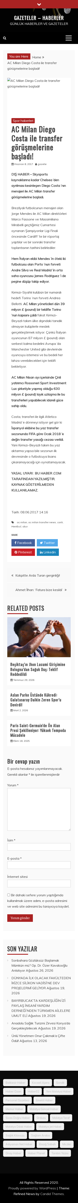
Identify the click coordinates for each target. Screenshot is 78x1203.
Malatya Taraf (61, 1117)
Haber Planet (36, 1153)
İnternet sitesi (17, 877)
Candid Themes (52, 1194)
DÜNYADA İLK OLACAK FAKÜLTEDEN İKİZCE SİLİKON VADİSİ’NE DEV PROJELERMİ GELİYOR (41, 983)
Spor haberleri (23, 120)
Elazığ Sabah (47, 1144)
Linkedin (49, 552)
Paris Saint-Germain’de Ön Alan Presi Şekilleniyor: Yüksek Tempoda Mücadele (38, 730)
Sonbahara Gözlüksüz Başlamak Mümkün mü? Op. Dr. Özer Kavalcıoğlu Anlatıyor (39, 965)
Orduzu (41, 1117)
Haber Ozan (13, 1091)
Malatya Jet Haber (50, 1126)
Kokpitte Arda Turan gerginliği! (37, 575)
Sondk (60, 1082)
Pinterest (24, 552)
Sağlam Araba (40, 1135)
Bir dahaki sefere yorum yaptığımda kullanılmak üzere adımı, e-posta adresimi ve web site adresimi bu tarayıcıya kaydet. (38, 900)
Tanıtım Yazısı (60, 1153)
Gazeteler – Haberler (39, 17)
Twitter (49, 543)
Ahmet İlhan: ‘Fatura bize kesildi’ (39, 590)
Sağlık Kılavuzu (15, 1135)
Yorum (13, 785)
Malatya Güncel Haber (44, 1109)
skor (25, 526)
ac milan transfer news (42, 522)
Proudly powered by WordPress (32, 1188)
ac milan (22, 522)
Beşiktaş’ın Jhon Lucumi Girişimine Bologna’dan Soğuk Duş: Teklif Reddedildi (37, 669)
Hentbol (16, 526)
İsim (11, 840)
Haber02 (33, 1091)
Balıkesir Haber (15, 1082)
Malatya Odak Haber (19, 1126)
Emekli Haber (44, 1100)
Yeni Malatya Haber (58, 1091)
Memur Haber (14, 1109)
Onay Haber (13, 1153)
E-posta (14, 858)
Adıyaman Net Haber (19, 1144)
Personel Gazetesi (17, 1100)
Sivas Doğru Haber (18, 1117)
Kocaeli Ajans (41, 1082)
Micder (66, 1144)
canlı (60, 522)
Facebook (24, 543)
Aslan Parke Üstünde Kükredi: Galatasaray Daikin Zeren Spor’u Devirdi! (35, 699)
